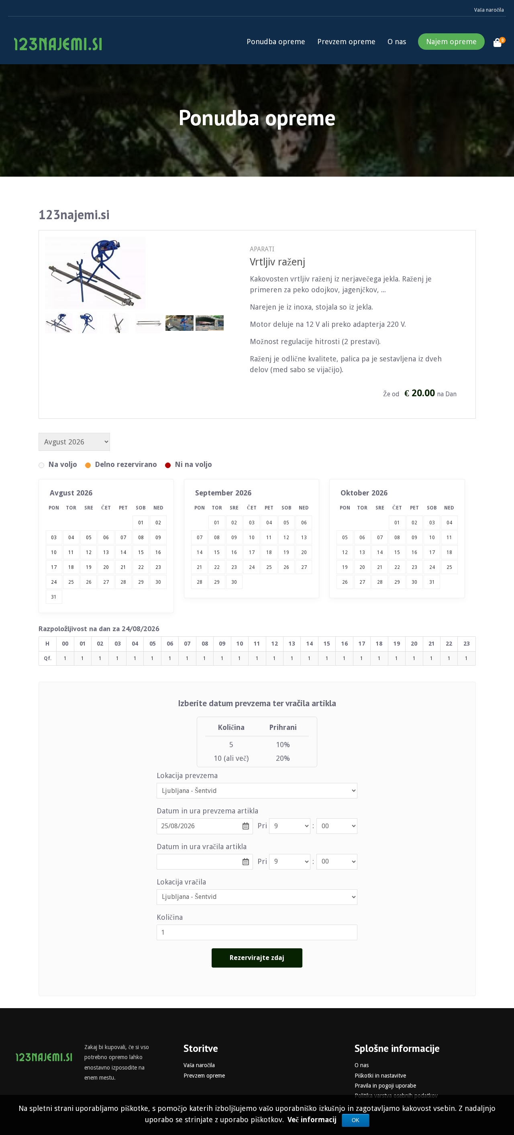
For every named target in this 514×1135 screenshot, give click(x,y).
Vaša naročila (489, 10)
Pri (262, 825)
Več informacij (313, 1119)
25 (71, 582)
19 (286, 552)
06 (304, 523)
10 (252, 537)
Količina (170, 917)
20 (304, 552)
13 (304, 537)
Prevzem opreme (346, 41)
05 (286, 523)
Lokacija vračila (181, 882)
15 (217, 552)
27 (106, 582)
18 (269, 552)
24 (252, 567)
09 (234, 537)
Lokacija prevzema (187, 775)
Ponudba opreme (276, 41)
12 (286, 537)
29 (141, 582)
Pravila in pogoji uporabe (385, 1085)
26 (89, 582)
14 (199, 552)
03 (252, 523)
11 (269, 537)
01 (217, 523)
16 (234, 552)
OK (355, 1120)
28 (123, 582)
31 (54, 597)
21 (199, 567)
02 (234, 523)
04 (269, 523)
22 (217, 567)
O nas (397, 41)
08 (217, 537)
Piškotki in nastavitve (380, 1075)
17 (252, 552)
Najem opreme (451, 41)
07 (199, 537)
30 (158, 582)
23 (234, 567)
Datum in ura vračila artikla (202, 846)
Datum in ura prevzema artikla (207, 811)
